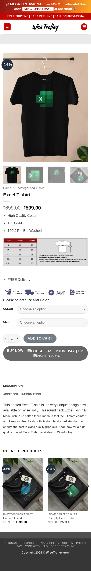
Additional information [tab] (22, 394)
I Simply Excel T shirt (62, 518)
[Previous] (10, 107)
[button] (7, 26)
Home (7, 188)
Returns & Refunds (19, 543)
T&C (19, 546)
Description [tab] (13, 385)
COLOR (8, 308)
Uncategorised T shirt (29, 188)
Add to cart (40, 338)
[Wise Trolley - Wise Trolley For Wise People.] (45, 27)
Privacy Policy (48, 543)
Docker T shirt (12, 518)
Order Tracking (63, 546)
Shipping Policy (74, 543)
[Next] (81, 107)
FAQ (45, 546)
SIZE (6, 322)
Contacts (32, 546)
